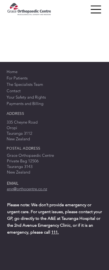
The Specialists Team (25, 84)
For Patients (17, 78)
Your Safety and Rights (26, 97)
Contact (14, 90)
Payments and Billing (25, 103)
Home (12, 71)
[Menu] (96, 9)
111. (55, 232)
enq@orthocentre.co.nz (27, 188)
